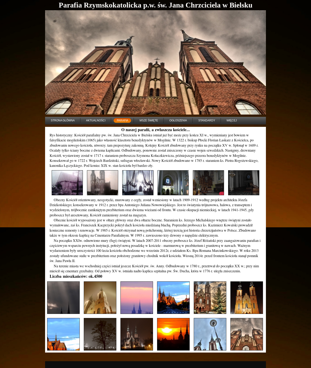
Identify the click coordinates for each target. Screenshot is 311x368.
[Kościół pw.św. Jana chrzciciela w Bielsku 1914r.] (102, 182)
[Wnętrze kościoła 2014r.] (173, 182)
